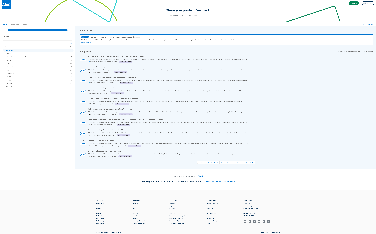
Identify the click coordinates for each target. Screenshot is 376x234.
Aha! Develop (99, 216)
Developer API (211, 218)
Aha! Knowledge (100, 221)
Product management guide (177, 216)
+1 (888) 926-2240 (249, 213)
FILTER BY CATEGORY (11, 43)
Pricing (208, 206)
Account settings (110, 146)
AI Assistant (210, 211)
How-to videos (173, 211)
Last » (252, 162)
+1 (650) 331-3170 (248, 216)
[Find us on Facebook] (249, 221)
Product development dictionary (178, 221)
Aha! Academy (100, 223)
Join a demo (229, 182)
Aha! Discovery (100, 206)
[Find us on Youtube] (259, 221)
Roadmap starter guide (176, 218)
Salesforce (111, 82)
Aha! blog (172, 203)
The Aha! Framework (212, 203)
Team (134, 208)
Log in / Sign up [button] (368, 24)
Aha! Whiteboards (101, 211)
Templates (172, 213)
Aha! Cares (136, 218)
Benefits (135, 216)
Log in (208, 223)
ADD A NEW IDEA (38, 30)
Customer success (212, 213)
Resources (14, 24)
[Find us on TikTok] (268, 221)
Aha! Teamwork (100, 218)
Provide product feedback (251, 208)
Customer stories (211, 216)
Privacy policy (264, 232)
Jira (107, 72)
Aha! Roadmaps (100, 203)
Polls (24, 24)
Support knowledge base (176, 223)
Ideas (5, 24)
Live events (172, 208)
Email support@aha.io (249, 206)
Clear (70, 43)
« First (200, 162)
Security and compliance (214, 221)
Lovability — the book (139, 223)
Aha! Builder (99, 213)
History (135, 206)
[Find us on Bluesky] (263, 221)
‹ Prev (207, 162)
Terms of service (275, 232)
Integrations (110, 61)
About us (135, 203)
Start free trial (213, 182)
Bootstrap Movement (139, 221)
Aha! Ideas (99, 208)
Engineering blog (174, 206)
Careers (135, 211)
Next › (246, 162)
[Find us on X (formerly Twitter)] (254, 221)
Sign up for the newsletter (250, 211)
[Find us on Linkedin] (245, 221)
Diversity (135, 213)
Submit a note (247, 203)
